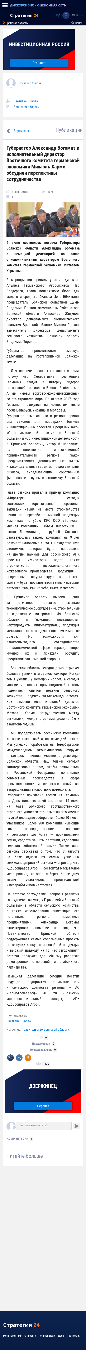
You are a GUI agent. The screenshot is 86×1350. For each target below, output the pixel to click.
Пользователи (47, 1335)
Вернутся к (21, 131)
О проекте (30, 1335)
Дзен (61, 1335)
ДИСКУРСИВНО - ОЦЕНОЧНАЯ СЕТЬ (38, 5)
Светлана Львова (30, 83)
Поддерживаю (41, 1043)
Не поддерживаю (41, 1049)
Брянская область (16, 23)
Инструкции (73, 1335)
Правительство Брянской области (45, 1029)
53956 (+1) (77, 15)
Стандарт (39, 63)
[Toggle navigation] (5, 5)
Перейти (43, 1106)
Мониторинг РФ (12, 1335)
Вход (57, 15)
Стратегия (24, 15)
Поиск (78, 23)
